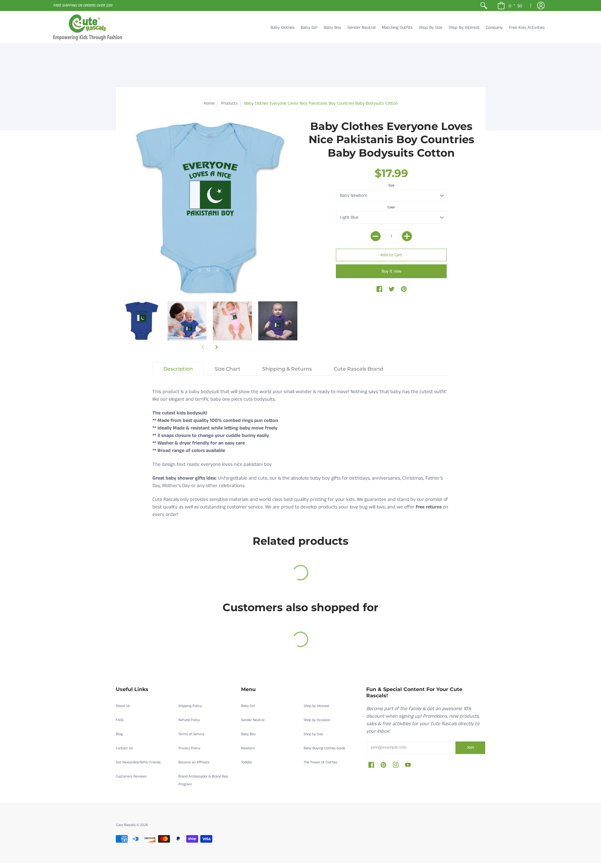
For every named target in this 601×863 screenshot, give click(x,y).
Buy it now (391, 271)
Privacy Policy (189, 748)
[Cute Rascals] (87, 27)
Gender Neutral (253, 720)
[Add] (407, 236)
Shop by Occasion (317, 720)
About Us (123, 706)
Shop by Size (313, 734)
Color (391, 207)
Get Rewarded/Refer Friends (138, 762)
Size (391, 185)
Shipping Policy (190, 706)
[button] (509, 5)
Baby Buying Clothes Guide (324, 748)
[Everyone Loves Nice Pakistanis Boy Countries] (141, 321)
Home (209, 103)
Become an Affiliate (193, 762)
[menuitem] (483, 5)
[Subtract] (376, 236)
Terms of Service (191, 734)
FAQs (120, 720)
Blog (119, 734)
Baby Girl (248, 706)
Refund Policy (189, 720)
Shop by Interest (316, 706)
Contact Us (124, 748)
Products (229, 103)
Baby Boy (248, 734)
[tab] (178, 369)
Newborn (248, 748)
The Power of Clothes (320, 762)
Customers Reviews (131, 776)
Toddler (246, 762)
